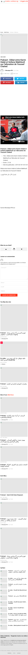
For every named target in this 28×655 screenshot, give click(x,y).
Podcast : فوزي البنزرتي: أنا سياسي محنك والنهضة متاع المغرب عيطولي (12, 333)
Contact (18, 653)
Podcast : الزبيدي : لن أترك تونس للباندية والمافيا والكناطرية (12, 416)
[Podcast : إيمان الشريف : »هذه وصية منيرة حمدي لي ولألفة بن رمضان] (14, 509)
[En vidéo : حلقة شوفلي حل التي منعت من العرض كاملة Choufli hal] (14, 349)
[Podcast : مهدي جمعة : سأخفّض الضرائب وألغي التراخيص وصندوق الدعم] (14, 429)
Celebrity (9, 653)
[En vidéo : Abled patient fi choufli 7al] (3, 627)
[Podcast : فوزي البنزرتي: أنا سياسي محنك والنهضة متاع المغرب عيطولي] (14, 317)
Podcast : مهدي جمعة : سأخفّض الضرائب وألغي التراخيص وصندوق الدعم (12, 441)
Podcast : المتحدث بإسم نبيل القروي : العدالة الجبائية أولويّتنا (13, 465)
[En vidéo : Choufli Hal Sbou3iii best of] (3, 591)
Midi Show (11, 395)
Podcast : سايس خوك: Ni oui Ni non (17, 596)
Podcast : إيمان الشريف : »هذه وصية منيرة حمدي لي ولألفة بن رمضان (13, 519)
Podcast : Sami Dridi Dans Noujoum (11, 495)
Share (2, 35)
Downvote (21, 249)
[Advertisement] (14, 17)
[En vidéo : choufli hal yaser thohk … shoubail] (3, 603)
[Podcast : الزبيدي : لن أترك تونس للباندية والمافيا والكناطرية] (14, 404)
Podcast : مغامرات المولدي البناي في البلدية (13, 384)
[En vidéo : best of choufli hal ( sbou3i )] (3, 609)
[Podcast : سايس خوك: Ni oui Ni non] (3, 597)
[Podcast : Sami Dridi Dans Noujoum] (14, 485)
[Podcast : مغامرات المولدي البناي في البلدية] (14, 374)
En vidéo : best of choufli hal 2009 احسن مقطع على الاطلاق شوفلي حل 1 (17, 614)
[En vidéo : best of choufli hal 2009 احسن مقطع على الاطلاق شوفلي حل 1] (3, 615)
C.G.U (14, 653)
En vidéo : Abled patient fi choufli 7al (17, 625)
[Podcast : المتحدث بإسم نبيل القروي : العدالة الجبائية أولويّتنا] (14, 453)
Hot (1, 343)
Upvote (6, 249)
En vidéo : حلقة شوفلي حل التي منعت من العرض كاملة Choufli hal (12, 359)
